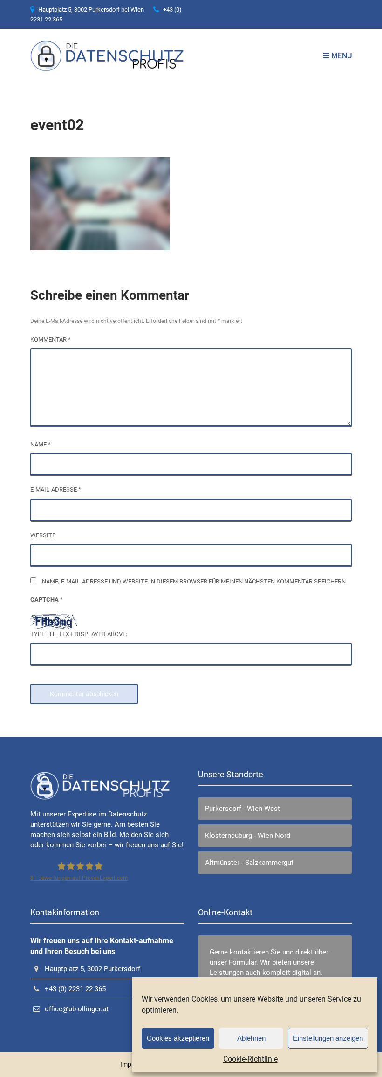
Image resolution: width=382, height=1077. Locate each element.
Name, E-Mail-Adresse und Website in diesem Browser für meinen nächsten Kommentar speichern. (194, 581)
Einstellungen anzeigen (328, 1038)
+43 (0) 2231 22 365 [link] (75, 989)
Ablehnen (251, 1038)
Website (42, 535)
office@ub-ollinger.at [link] (77, 1009)
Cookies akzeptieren (178, 1038)
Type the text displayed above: (78, 634)
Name (40, 444)
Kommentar (50, 339)
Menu (340, 55)
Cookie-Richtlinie (250, 1059)
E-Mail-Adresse (55, 489)
